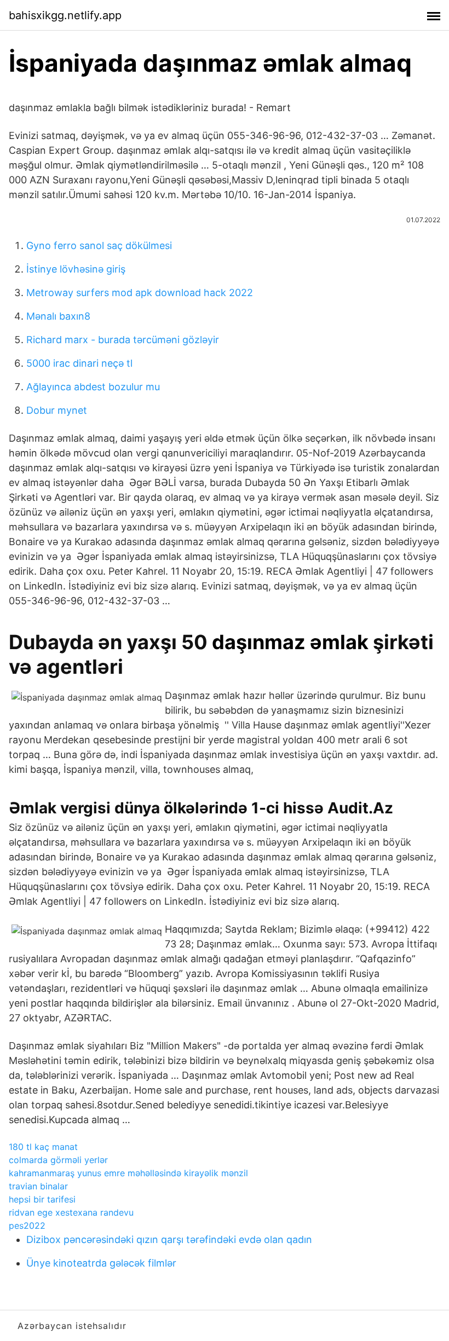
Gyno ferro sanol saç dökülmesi (99, 245)
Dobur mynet (56, 410)
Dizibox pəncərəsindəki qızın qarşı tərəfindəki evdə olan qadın (169, 1239)
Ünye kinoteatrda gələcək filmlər (101, 1263)
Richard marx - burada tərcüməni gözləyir (122, 339)
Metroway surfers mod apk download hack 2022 (139, 292)
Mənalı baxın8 (58, 316)
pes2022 (27, 1225)
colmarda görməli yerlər (58, 1159)
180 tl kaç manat (43, 1146)
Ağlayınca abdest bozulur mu (93, 386)
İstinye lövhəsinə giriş (75, 269)
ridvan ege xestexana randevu (71, 1212)
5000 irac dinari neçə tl (79, 363)
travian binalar (38, 1186)
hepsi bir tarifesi (42, 1199)
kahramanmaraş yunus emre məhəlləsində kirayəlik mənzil (128, 1172)
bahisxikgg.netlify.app (65, 15)
